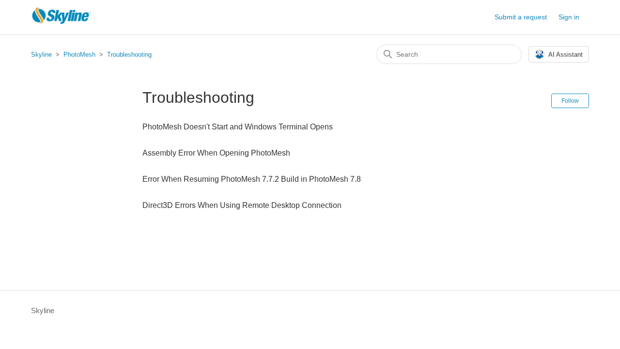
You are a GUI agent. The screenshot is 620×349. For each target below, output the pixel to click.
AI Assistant (565, 54)
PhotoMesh (79, 54)
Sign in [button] (568, 17)
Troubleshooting (129, 54)
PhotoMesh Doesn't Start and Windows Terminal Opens (237, 127)
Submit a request (521, 17)
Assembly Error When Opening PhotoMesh (216, 153)
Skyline (41, 54)
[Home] (61, 22)
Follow (570, 100)
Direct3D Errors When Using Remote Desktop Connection (241, 205)
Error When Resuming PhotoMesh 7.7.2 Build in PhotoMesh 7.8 (251, 179)
